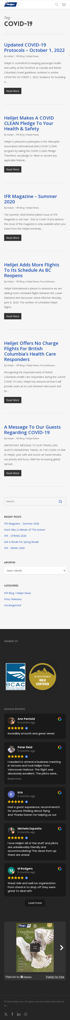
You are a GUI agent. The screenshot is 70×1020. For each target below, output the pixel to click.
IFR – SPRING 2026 (15, 535)
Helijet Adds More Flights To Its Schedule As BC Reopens (31, 270)
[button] (64, 4)
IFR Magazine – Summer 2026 (21, 523)
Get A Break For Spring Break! (21, 542)
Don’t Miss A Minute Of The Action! (24, 529)
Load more (35, 903)
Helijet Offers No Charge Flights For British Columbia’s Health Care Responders (31, 351)
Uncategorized (12, 605)
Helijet (10, 56)
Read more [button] (14, 779)
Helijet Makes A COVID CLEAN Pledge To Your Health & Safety (29, 123)
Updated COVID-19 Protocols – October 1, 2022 (34, 47)
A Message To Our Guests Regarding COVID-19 (32, 430)
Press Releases (47, 281)
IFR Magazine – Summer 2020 (30, 199)
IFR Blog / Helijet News (27, 56)
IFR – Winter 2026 (14, 548)
